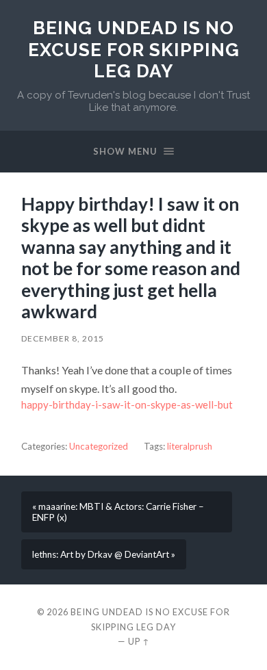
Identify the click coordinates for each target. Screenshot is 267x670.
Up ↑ (139, 641)
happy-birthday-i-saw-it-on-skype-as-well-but (127, 404)
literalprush (189, 446)
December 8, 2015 (62, 338)
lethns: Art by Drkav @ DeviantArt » (103, 554)
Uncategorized (98, 446)
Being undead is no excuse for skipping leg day (134, 49)
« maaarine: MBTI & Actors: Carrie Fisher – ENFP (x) (118, 512)
